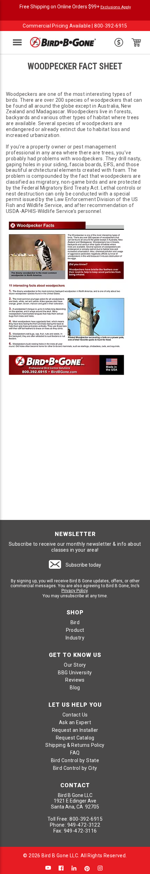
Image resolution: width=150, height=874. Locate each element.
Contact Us (75, 715)
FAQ (75, 753)
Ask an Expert (75, 722)
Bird (75, 622)
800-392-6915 (110, 26)
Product (75, 630)
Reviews (75, 680)
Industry (75, 638)
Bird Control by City (75, 768)
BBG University (75, 672)
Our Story (75, 665)
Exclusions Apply (115, 7)
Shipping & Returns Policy (75, 745)
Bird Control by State (75, 760)
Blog (75, 687)
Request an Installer (75, 730)
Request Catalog (75, 738)
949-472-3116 (80, 831)
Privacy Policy (74, 590)
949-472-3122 (83, 825)
